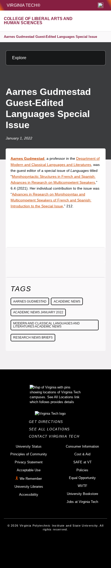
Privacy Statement (29, 462)
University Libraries (28, 487)
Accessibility (28, 494)
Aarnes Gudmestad (29, 301)
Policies (82, 470)
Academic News (67, 301)
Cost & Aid (82, 454)
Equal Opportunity (82, 478)
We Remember (31, 479)
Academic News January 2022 (38, 312)
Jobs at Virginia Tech (82, 502)
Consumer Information (82, 446)
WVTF (82, 486)
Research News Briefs (33, 337)
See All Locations (51, 429)
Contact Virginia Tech (55, 436)
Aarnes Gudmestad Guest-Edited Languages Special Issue (50, 37)
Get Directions (47, 422)
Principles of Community (28, 454)
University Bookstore (82, 494)
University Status (29, 446)
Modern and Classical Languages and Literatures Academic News (46, 325)
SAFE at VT (82, 462)
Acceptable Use (29, 470)
